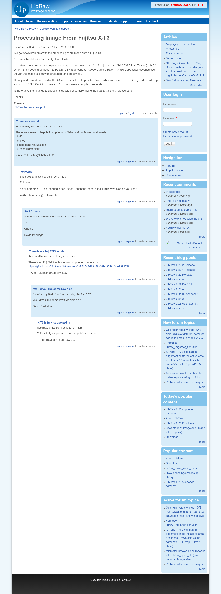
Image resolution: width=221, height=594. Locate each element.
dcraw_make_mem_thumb (182, 468)
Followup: (26, 171)
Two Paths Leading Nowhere (183, 80)
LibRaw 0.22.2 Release (180, 265)
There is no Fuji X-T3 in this (46, 251)
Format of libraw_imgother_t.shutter (181, 345)
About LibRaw (174, 418)
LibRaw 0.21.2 (175, 308)
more (202, 236)
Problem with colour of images (184, 382)
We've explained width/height (184, 219)
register (132, 113)
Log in (120, 113)
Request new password (177, 136)
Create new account (175, 132)
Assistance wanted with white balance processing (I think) (184, 375)
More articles (197, 85)
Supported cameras (74, 21)
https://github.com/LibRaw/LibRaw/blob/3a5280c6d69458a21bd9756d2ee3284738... (80, 266)
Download (96, 21)
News (29, 21)
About (19, 21)
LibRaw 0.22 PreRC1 (179, 284)
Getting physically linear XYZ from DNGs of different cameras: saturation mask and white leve (185, 334)
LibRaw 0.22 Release (179, 274)
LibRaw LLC (124, 579)
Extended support (118, 21)
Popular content (175, 170)
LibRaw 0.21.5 (175, 279)
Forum (138, 21)
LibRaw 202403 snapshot (181, 303)
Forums (19, 28)
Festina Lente (174, 53)
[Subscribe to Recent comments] (184, 245)
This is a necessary (178, 201)
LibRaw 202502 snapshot (181, 294)
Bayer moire (173, 58)
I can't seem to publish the (182, 210)
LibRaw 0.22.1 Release (180, 270)
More (202, 313)
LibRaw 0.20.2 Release (180, 423)
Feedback (152, 21)
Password (170, 118)
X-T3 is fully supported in (54, 322)
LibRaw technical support (54, 28)
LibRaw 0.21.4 (175, 289)
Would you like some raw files (52, 289)
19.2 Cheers (32, 211)
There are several (27, 121)
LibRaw (40, 6)
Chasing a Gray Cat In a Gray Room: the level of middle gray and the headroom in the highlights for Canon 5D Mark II (185, 69)
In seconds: (173, 192)
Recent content (175, 175)
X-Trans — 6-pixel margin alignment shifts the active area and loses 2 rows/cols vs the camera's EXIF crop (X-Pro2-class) (185, 360)
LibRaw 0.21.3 (175, 299)
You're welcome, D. (178, 227)
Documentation (47, 21)
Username (170, 104)
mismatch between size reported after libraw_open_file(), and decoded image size (185, 555)
